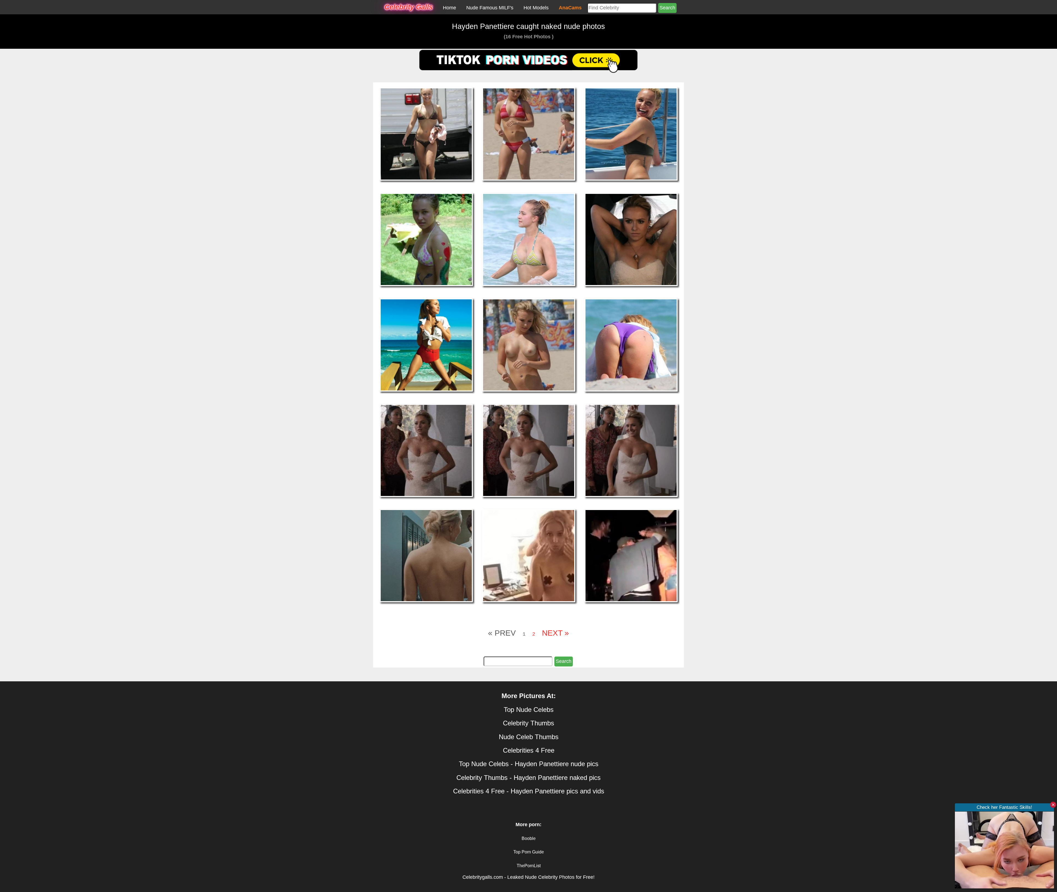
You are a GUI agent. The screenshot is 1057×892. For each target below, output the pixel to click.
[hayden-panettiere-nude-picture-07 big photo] (426, 344)
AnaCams (570, 7)
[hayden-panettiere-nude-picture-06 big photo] (631, 239)
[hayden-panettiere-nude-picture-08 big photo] (528, 344)
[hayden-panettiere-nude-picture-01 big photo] (426, 134)
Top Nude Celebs (529, 709)
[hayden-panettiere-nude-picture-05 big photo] (528, 239)
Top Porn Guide (528, 852)
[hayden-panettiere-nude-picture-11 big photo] (528, 450)
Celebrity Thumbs (528, 723)
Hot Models (536, 7)
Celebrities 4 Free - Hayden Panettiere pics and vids (528, 791)
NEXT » (555, 633)
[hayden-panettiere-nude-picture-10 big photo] (426, 450)
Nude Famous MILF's (489, 7)
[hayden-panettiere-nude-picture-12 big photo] (631, 450)
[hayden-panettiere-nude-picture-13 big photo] (426, 555)
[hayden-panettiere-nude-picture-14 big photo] (528, 555)
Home (449, 7)
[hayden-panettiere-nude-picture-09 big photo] (631, 344)
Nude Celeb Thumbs (529, 737)
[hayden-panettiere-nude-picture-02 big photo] (528, 134)
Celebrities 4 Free (528, 750)
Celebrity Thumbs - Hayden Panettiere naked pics (528, 777)
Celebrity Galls (409, 7)
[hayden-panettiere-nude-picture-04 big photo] (426, 239)
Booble (529, 838)
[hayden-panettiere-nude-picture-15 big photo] (631, 555)
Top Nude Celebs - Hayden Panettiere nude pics (528, 764)
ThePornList (529, 865)
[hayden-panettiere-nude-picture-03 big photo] (631, 134)
